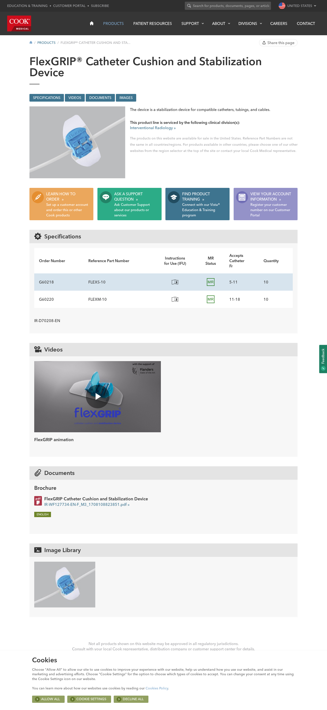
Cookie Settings (91, 699)
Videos (74, 98)
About (218, 23)
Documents (100, 98)
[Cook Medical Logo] (19, 23)
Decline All (133, 699)
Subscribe (100, 6)
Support (190, 23)
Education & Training (27, 6)
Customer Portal (69, 6)
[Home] (92, 23)
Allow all (50, 699)
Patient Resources (152, 23)
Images (126, 98)
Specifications (46, 98)
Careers (278, 23)
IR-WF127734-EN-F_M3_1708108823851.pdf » (87, 504)
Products (113, 23)
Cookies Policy (157, 688)
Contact (306, 23)
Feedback (323, 356)
